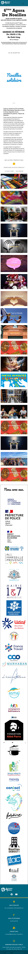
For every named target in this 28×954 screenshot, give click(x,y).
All (14, 163)
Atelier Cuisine (14, 244)
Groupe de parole (14, 362)
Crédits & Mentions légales (18, 952)
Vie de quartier (19, 171)
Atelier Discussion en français (14, 261)
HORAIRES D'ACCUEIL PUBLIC (14, 945)
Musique (14, 410)
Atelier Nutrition (14, 279)
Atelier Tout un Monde (14, 313)
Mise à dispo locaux (14, 394)
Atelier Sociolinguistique (14, 296)
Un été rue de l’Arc (14, 473)
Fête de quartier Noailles (14, 346)
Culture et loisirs (9, 171)
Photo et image (14, 441)
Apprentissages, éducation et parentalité (14, 167)
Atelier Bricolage (14, 212)
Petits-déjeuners (14, 426)
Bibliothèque (14, 330)
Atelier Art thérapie (14, 196)
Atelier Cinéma (14, 229)
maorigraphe (8, 952)
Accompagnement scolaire (14, 179)
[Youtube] (16, 894)
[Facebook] (12, 894)
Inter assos (14, 379)
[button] (23, 3)
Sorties (14, 457)
